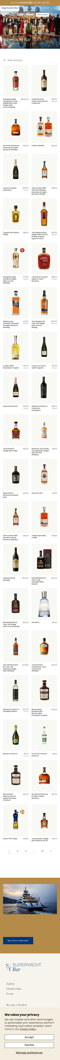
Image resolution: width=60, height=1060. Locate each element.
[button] (3, 14)
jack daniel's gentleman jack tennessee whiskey (39, 668)
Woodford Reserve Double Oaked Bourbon (40, 796)
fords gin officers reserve (39, 755)
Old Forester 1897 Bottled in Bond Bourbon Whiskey (10, 538)
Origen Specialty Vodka (39, 537)
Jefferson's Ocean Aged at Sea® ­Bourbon (40, 279)
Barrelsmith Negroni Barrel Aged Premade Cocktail (9, 797)
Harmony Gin (37, 493)
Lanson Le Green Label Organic (39, 367)
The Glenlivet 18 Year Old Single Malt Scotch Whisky (38, 324)
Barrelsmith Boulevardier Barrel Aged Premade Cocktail (39, 712)
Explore (10, 984)
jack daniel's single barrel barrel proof (40, 840)
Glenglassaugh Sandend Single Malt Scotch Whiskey (9, 280)
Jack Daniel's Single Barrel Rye (10, 450)
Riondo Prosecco (10, 754)
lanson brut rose (10, 406)
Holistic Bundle (38, 146)
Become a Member (18, 940)
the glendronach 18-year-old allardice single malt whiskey (10, 668)
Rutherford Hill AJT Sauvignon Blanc (11, 710)
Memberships (13, 989)
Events (9, 994)
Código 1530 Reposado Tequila (11, 367)
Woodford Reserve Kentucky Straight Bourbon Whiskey (11, 148)
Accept (29, 1037)
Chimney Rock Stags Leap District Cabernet (40, 101)
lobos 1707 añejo (10, 839)
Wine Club (43, 8)
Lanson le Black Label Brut (9, 189)
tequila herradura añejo (11, 234)
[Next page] (50, 851)
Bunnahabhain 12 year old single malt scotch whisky (11, 624)
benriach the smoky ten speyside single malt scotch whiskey (40, 452)
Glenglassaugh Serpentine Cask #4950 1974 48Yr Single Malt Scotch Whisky (10, 103)
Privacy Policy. (28, 1029)
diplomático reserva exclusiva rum (10, 495)
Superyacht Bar (9, 8)
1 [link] (9, 851)
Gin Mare (35, 622)
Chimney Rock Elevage (9, 579)
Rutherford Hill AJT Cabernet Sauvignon (40, 408)
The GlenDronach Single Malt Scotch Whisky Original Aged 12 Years (39, 236)
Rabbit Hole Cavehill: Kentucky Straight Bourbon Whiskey (10, 324)
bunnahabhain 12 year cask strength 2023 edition (39, 581)
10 (42, 851)
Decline (29, 1045)
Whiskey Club (28, 8)
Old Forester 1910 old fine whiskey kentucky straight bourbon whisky (39, 191)
